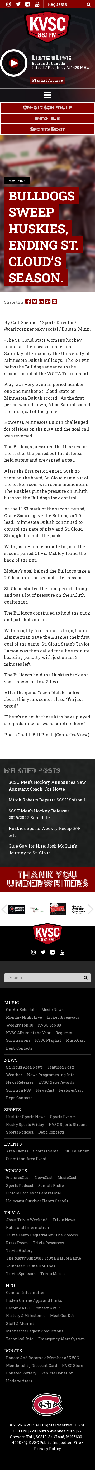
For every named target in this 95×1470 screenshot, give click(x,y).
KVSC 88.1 (47, 26)
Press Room (17, 1242)
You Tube (37, 4)
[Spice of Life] (16, 909)
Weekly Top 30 (19, 1025)
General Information (26, 1292)
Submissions (18, 1040)
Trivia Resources (48, 1242)
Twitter (18, 4)
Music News (52, 1009)
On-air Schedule (47, 107)
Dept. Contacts (19, 1048)
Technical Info (20, 1338)
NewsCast (45, 1090)
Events (13, 1144)
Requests (63, 1032)
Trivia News (64, 1219)
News (11, 1060)
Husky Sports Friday (25, 1124)
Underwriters (19, 1380)
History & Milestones (25, 1315)
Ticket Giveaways (63, 1017)
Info (9, 1285)
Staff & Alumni (20, 1323)
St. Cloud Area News (24, 1067)
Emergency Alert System (61, 1338)
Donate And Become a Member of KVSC (42, 1357)
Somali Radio (51, 1185)
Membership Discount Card (31, 1365)
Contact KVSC (47, 1307)
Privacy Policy (47, 1448)
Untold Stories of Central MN (33, 1193)
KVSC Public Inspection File (54, 1442)
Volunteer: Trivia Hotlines (30, 1265)
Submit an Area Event (26, 1158)
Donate (13, 1350)
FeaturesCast (71, 1090)
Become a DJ (18, 1307)
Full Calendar (76, 1151)
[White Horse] (78, 909)
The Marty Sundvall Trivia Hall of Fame (43, 1258)
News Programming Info (50, 1074)
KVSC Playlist (48, 1040)
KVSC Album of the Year (28, 1032)
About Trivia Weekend (27, 1219)
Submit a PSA (18, 1090)
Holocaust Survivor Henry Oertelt (37, 1200)
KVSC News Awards (56, 1082)
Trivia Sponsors (21, 1273)
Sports (12, 1109)
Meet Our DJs (62, 1315)
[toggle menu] (47, 94)
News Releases (20, 1082)
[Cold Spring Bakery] (58, 909)
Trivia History (19, 1250)
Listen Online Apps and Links (34, 1300)
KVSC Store (72, 1365)
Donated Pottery (21, 1373)
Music (11, 1002)
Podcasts (15, 1170)
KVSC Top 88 (49, 1025)
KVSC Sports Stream (68, 1124)
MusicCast (75, 1040)
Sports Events (63, 1116)
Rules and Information (27, 1227)
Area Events (17, 1151)
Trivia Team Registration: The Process (42, 1235)
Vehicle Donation (57, 1373)
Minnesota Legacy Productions (34, 1331)
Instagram (8, 4)
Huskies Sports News (25, 1116)
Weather (14, 1074)
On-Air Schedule (21, 1009)
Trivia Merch (52, 1273)
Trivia (12, 1212)
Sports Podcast (20, 1132)
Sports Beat (47, 129)
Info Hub (47, 118)
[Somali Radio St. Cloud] (37, 909)
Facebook (27, 4)
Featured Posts (61, 1067)
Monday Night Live (24, 1017)
